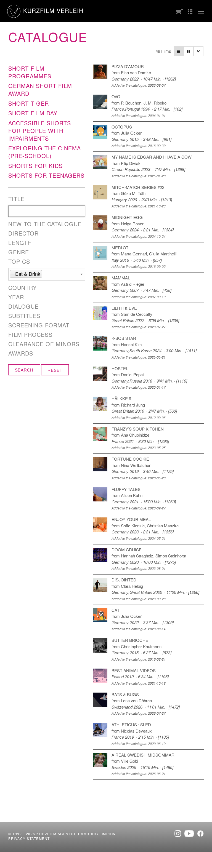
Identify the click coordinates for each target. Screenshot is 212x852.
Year (16, 297)
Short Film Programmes (29, 72)
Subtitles (24, 316)
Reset (54, 370)
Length (20, 242)
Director (23, 233)
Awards (20, 353)
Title (16, 199)
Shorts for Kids (35, 166)
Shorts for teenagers (46, 175)
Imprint (110, 833)
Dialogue (23, 306)
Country (22, 287)
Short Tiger (28, 103)
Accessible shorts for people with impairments (39, 130)
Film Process (30, 334)
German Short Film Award (40, 89)
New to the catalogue (45, 224)
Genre (18, 252)
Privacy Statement (29, 838)
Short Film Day (32, 113)
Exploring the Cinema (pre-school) (44, 152)
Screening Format (38, 325)
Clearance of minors (44, 344)
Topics (19, 261)
